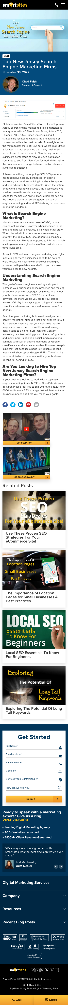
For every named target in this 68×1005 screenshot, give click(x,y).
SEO (6, 56)
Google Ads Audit (24, 477)
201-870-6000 (56, 5)
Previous (56, 867)
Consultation (24, 443)
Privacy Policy (9, 979)
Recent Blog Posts (18, 922)
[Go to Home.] (24, 985)
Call (18, 1000)
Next (61, 867)
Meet (52, 1000)
